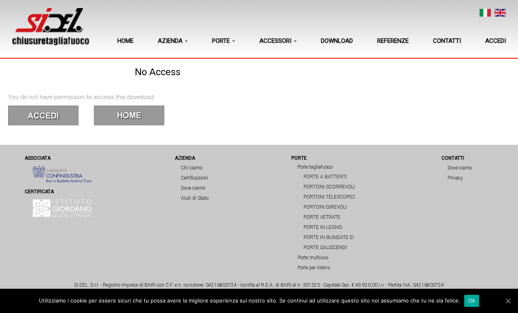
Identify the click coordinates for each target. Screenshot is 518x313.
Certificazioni (194, 178)
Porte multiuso (312, 257)
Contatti (447, 40)
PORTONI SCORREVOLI (329, 187)
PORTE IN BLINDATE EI (329, 237)
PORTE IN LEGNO (323, 227)
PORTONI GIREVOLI (325, 207)
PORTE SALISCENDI (325, 247)
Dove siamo (193, 188)
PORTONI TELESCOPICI (329, 197)
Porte (221, 40)
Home (125, 40)
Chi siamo (191, 168)
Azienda (170, 40)
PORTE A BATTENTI (325, 177)
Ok (472, 300)
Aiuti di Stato (194, 198)
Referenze (393, 40)
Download (337, 40)
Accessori (275, 40)
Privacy (455, 178)
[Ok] (508, 301)
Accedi (495, 40)
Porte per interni (313, 268)
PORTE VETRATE (322, 217)
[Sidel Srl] (50, 26)
